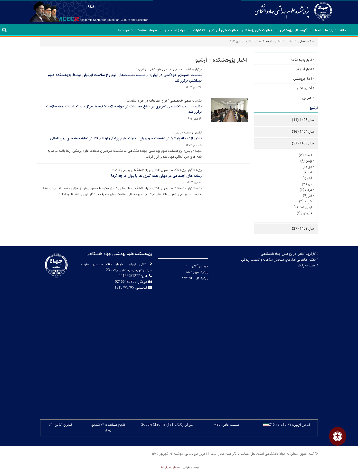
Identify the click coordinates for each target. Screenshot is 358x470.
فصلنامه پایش (307, 265)
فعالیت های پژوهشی (257, 30)
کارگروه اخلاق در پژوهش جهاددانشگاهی (289, 253)
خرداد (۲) (305, 201)
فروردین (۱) (304, 213)
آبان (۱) (307, 178)
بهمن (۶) (306, 160)
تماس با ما (125, 30)
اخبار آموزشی (303, 69)
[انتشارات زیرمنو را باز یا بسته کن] (189, 30)
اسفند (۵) (305, 155)
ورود (91, 6)
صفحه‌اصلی (306, 41)
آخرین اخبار (304, 88)
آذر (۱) (308, 172)
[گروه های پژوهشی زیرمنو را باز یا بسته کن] (276, 30)
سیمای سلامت (146, 30)
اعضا (318, 30)
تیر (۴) (307, 195)
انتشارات (199, 30)
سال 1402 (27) (303, 228)
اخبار (289, 41)
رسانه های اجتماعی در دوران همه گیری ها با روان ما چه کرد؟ (156, 176)
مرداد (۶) (306, 189)
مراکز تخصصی (175, 30)
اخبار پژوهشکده (270, 41)
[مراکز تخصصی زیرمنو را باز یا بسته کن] (161, 30)
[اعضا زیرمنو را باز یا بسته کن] (311, 30)
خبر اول (307, 97)
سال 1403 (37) (303, 143)
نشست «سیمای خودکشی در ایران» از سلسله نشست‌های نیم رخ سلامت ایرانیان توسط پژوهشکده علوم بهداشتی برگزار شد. (125, 78)
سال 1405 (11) (303, 120)
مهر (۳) (307, 184)
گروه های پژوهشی (293, 30)
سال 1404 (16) (303, 131)
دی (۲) (307, 166)
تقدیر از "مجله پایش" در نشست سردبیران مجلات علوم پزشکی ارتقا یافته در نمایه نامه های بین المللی (126, 138)
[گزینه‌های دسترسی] (337, 436)
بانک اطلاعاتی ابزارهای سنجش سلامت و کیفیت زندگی (279, 259)
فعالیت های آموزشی (223, 30)
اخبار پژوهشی (302, 78)
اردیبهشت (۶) (302, 207)
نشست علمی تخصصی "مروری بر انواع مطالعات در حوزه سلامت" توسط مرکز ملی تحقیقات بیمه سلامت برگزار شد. (124, 109)
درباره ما (330, 30)
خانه (343, 30)
